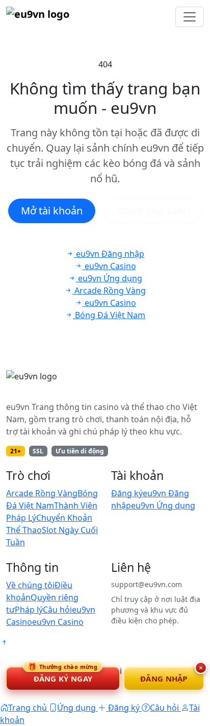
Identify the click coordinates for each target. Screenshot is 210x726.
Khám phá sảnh (153, 210)
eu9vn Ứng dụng (163, 505)
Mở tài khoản (52, 210)
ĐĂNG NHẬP (164, 678)
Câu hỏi (57, 609)
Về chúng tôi (30, 585)
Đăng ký (127, 493)
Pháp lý (29, 609)
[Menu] (189, 17)
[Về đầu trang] (4, 642)
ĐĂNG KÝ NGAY (62, 675)
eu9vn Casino (58, 621)
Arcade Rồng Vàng (41, 493)
